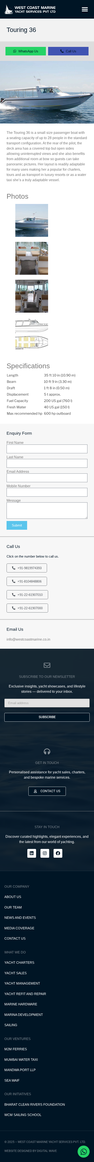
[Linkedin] (31, 853)
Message (14, 500)
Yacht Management (22, 983)
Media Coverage (19, 928)
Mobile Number (18, 486)
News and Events (20, 917)
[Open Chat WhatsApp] (84, 1152)
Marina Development (23, 1015)
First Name (15, 443)
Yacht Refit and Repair (25, 994)
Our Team (13, 907)
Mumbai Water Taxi (21, 1059)
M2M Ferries (15, 1049)
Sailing (10, 1025)
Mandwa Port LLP (20, 1070)
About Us (12, 897)
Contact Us (15, 938)
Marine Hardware (20, 1004)
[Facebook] (58, 853)
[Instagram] (44, 853)
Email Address (18, 471)
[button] (85, 9)
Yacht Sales (15, 973)
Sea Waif (11, 1080)
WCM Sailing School (22, 1115)
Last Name (15, 457)
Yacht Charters (19, 962)
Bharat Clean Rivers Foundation (34, 1104)
